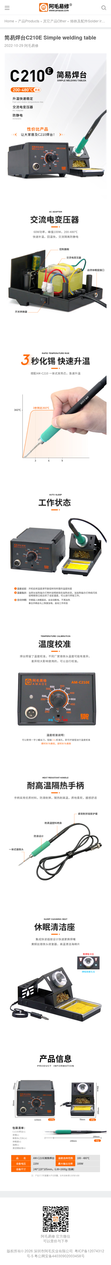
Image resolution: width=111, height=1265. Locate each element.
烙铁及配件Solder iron (88, 20)
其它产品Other (54, 20)
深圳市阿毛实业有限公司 (53, 1250)
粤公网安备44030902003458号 (59, 1255)
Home (9, 20)
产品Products (28, 20)
